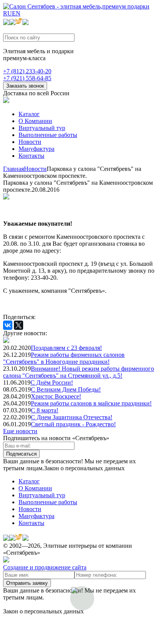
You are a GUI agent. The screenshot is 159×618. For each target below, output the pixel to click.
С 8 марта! (44, 410)
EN (16, 13)
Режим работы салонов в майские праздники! (91, 403)
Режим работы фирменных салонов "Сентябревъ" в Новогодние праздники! (64, 358)
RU (7, 13)
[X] (18, 325)
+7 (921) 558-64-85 (27, 78)
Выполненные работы (48, 135)
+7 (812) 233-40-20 (27, 71)
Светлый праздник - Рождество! (73, 424)
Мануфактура (36, 148)
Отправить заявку (27, 583)
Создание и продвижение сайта (44, 567)
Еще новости (20, 431)
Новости (30, 141)
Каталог (29, 114)
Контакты (31, 155)
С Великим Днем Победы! (66, 389)
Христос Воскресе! (56, 396)
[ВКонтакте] (7, 325)
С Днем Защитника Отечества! (71, 417)
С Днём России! (51, 382)
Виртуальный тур (42, 128)
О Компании (35, 121)
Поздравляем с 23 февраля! (66, 347)
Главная (13, 168)
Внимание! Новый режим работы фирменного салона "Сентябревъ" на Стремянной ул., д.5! (78, 372)
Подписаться (21, 454)
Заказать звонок (25, 86)
